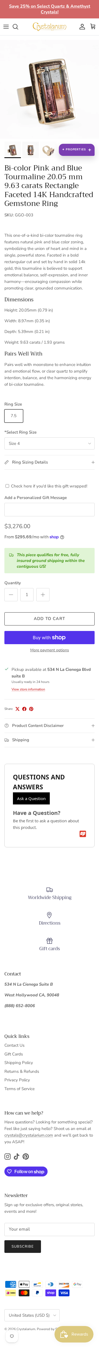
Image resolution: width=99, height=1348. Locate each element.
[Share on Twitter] (17, 709)
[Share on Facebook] (24, 709)
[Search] (18, 27)
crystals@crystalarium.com (28, 1135)
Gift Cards (13, 1054)
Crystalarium (25, 1329)
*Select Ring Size (20, 432)
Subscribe (23, 1246)
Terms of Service (19, 1088)
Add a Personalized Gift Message (35, 497)
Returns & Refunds (21, 1071)
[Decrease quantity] (11, 594)
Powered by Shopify (52, 1329)
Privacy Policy (17, 1080)
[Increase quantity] (43, 594)
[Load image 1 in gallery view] (49, 89)
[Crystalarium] (49, 26)
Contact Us (14, 1045)
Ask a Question (31, 798)
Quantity (12, 583)
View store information (28, 689)
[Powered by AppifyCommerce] (82, 834)
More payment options (49, 650)
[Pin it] (31, 709)
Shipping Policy (18, 1062)
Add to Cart (49, 618)
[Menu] (6, 27)
